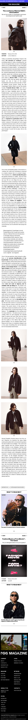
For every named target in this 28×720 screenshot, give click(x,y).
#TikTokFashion (15, 247)
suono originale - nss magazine (11, 252)
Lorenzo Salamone (12, 55)
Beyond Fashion (5, 679)
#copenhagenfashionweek (10, 251)
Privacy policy (18, 660)
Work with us (4, 665)
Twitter (3, 702)
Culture (3, 675)
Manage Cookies (18, 663)
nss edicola (17, 684)
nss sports (17, 675)
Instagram (4, 700)
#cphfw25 (19, 251)
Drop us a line (17, 690)
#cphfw (12, 249)
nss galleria (17, 679)
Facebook (3, 698)
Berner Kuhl (5, 487)
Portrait (3, 677)
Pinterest (3, 708)
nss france (17, 681)
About (2, 660)
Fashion (4, 53)
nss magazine (17, 673)
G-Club (4, 578)
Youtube (3, 711)
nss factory (4, 667)
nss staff (10, 580)
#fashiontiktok (7, 247)
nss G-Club (17, 677)
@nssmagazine (7, 230)
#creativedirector (15, 246)
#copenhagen (6, 249)
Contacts (3, 663)
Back (3, 7)
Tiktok (3, 704)
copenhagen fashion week (17, 487)
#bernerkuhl (8, 246)
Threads (3, 706)
